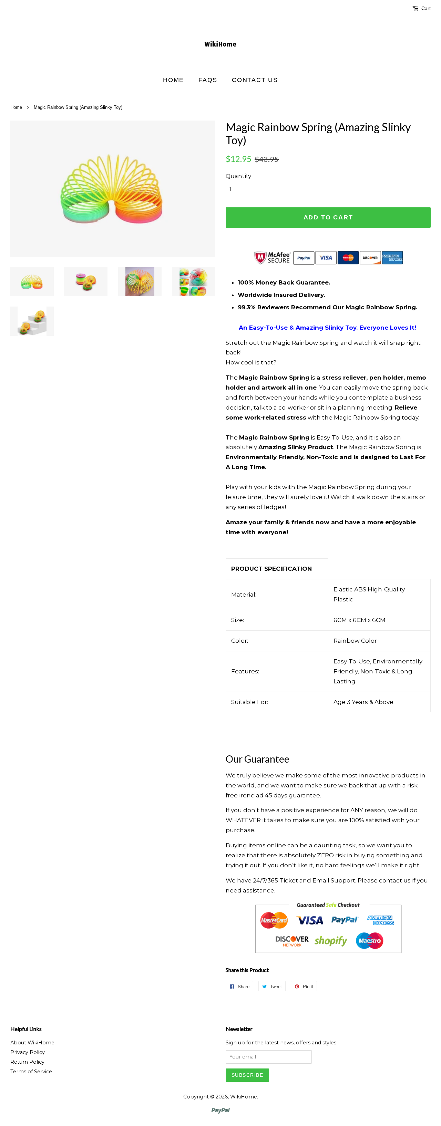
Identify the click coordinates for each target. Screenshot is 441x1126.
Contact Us (255, 79)
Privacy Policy (27, 1052)
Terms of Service (31, 1071)
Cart (426, 8)
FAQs (207, 79)
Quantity (238, 176)
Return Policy (27, 1062)
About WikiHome (32, 1043)
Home (173, 79)
